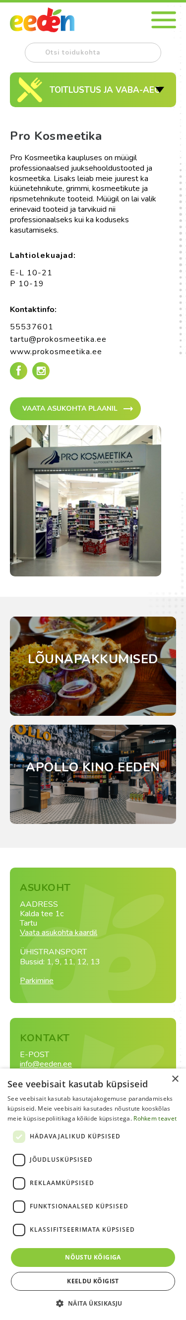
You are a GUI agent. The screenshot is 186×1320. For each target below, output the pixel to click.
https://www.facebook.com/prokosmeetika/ (18, 370)
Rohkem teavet (155, 1118)
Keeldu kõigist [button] (93, 1281)
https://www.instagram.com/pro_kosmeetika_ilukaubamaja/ (41, 379)
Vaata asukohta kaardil (58, 932)
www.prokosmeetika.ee (56, 351)
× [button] (175, 1079)
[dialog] (93, 1194)
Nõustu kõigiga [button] (93, 1257)
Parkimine (37, 980)
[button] (92, 1303)
